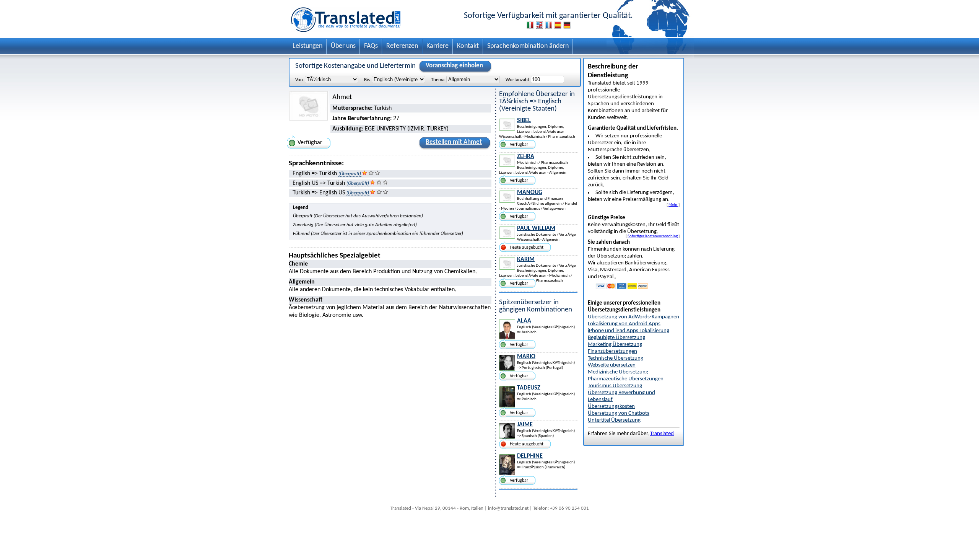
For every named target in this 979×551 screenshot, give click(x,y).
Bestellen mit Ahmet (454, 142)
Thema (437, 79)
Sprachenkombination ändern (528, 46)
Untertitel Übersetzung (614, 420)
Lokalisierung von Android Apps (624, 324)
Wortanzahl (517, 79)
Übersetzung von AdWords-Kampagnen (633, 317)
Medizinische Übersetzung (618, 372)
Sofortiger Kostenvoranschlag (653, 236)
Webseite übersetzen (612, 365)
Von (299, 79)
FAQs (371, 46)
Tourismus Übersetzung (615, 386)
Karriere (437, 46)
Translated (662, 434)
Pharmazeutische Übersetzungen (626, 379)
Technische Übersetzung (615, 358)
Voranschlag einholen (454, 65)
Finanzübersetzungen (612, 351)
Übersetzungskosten (611, 406)
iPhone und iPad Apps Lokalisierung (628, 331)
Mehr (673, 204)
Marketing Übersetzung (615, 344)
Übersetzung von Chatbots (618, 413)
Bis (367, 79)
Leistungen (307, 46)
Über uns (343, 46)
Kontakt (468, 46)
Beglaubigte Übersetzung (616, 338)
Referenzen (402, 46)
